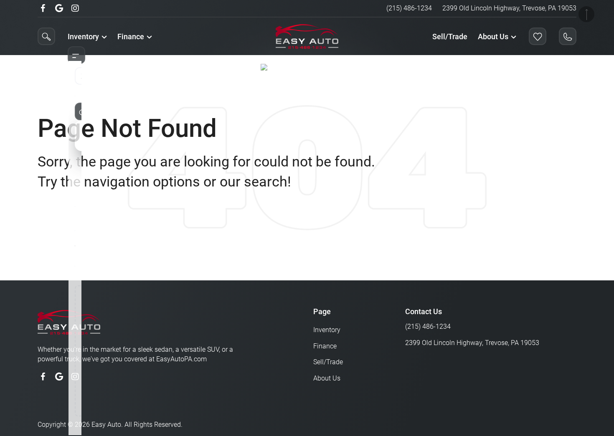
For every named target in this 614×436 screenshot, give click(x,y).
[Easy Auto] (286, 69)
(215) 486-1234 (409, 8)
